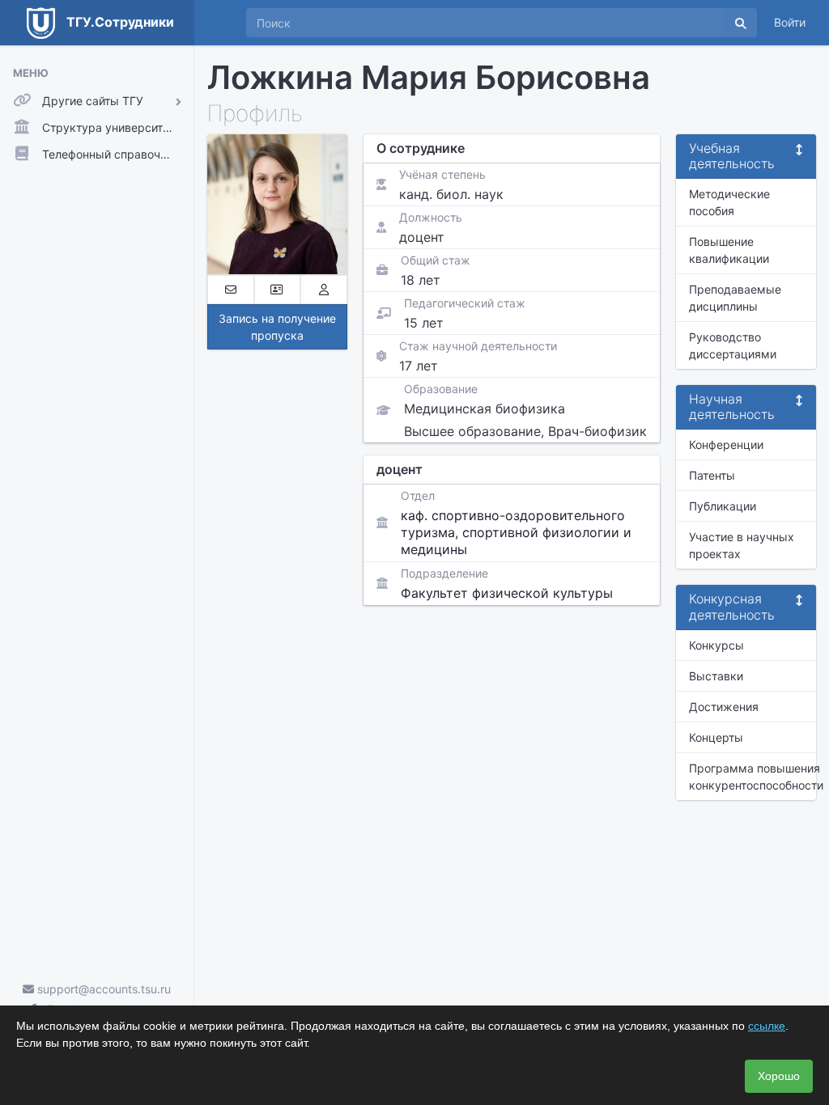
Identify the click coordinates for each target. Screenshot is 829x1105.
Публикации (722, 506)
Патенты (712, 475)
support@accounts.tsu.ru (102, 989)
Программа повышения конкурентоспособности (752, 776)
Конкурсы (716, 645)
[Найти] (740, 22)
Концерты (716, 737)
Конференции (726, 444)
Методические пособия (729, 202)
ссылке (766, 1025)
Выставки (716, 676)
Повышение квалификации (729, 250)
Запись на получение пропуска (277, 326)
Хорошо (779, 1075)
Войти (790, 22)
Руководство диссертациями (732, 345)
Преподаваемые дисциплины (735, 297)
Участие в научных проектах (741, 545)
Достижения (724, 706)
